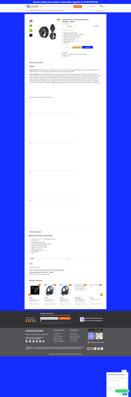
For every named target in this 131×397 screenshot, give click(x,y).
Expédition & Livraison (75, 336)
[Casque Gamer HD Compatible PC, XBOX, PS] (50, 290)
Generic (46, 297)
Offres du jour (56, 335)
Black (69, 258)
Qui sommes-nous (57, 333)
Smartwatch (78, 297)
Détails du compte (57, 338)
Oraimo (68, 56)
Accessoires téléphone (49, 10)
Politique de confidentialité (59, 341)
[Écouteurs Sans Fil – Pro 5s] (96, 290)
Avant (98, 10)
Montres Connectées (82, 54)
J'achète (87, 47)
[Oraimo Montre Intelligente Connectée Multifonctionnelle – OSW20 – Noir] (35, 290)
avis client (69, 26)
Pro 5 (91, 297)
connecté (39, 274)
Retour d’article (73, 339)
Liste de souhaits (74, 341)
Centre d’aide (73, 333)
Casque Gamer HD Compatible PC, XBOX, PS (49, 301)
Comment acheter (74, 334)
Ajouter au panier (77, 47)
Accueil (27, 10)
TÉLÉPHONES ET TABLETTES (36, 10)
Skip (120, 394)
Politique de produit (74, 337)
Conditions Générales (58, 339)
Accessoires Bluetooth (60, 10)
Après (103, 10)
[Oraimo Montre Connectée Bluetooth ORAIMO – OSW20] (94, 26)
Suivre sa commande (58, 336)
